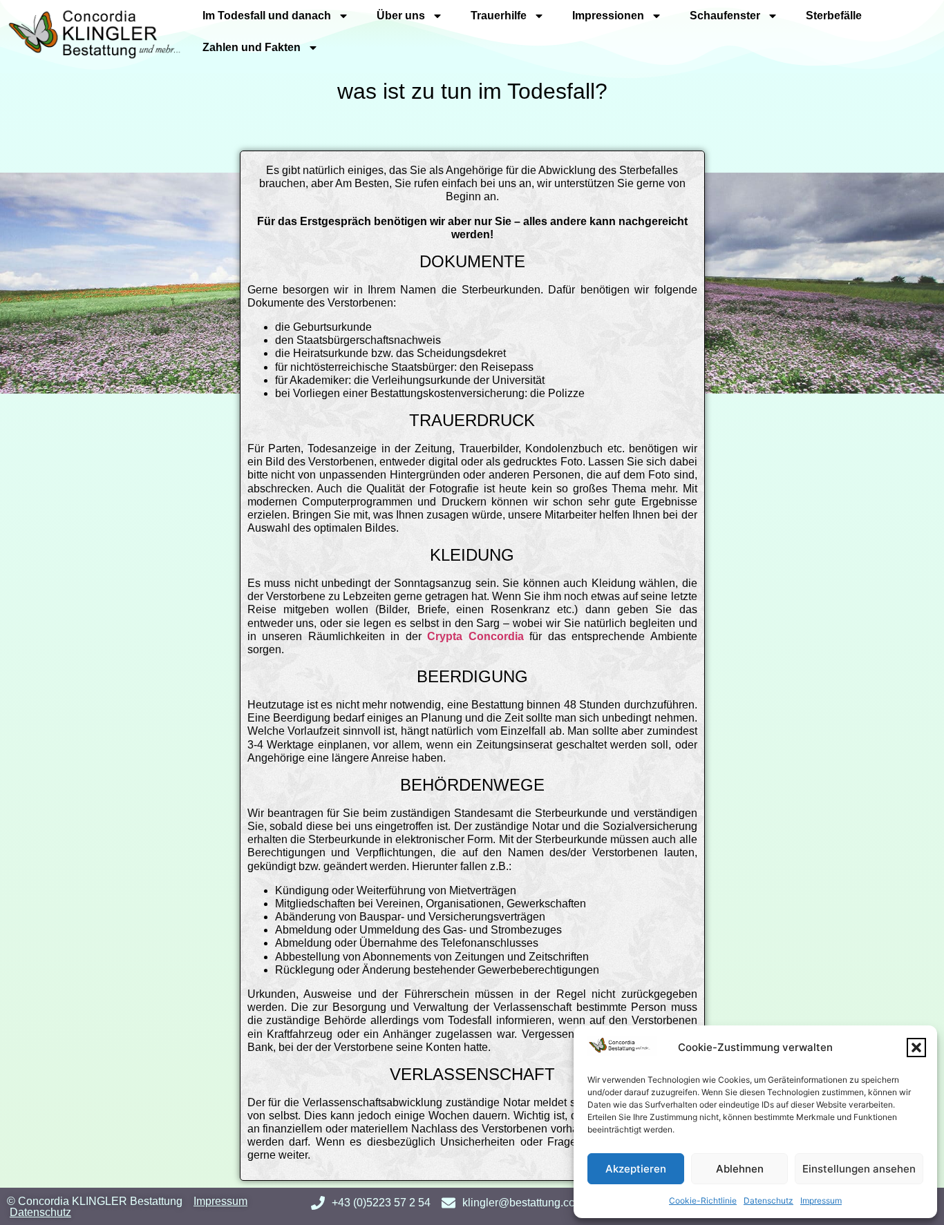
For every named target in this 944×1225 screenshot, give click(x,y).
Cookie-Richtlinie (703, 1200)
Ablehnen (740, 1168)
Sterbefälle (834, 15)
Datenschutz (768, 1200)
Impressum (821, 1200)
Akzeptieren (635, 1168)
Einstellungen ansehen (859, 1168)
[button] (916, 1047)
